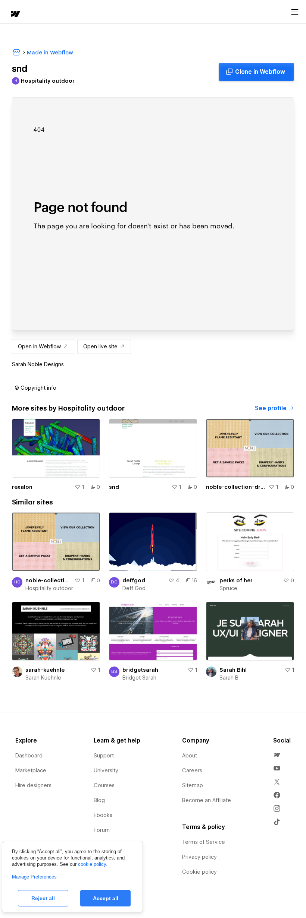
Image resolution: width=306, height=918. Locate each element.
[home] (15, 14)
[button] (35, 388)
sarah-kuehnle (45, 670)
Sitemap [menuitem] (192, 785)
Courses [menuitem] (104, 785)
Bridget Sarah (139, 678)
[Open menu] (295, 12)
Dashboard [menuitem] (29, 756)
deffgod (133, 580)
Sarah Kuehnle (43, 678)
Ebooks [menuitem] (103, 815)
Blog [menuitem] (99, 800)
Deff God (134, 588)
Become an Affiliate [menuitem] (206, 800)
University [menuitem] (106, 770)
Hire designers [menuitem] (33, 785)
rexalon (22, 487)
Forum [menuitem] (102, 830)
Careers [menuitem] (192, 770)
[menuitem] (277, 755)
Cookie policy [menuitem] (199, 872)
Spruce (228, 588)
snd (114, 487)
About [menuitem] (189, 756)
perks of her (236, 580)
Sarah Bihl (233, 670)
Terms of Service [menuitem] (203, 842)
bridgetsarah (140, 670)
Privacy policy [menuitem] (199, 857)
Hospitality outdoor (49, 588)
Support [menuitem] (104, 756)
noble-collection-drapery (236, 487)
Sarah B (228, 678)
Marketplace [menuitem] (30, 770)
